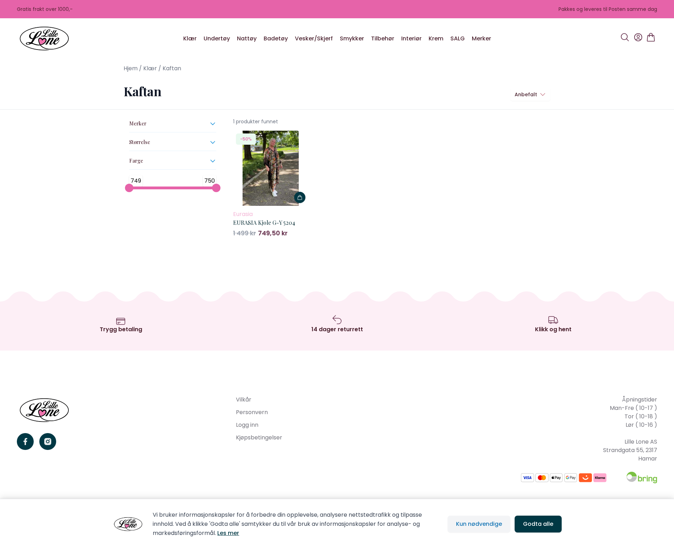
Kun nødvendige (479, 524)
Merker (481, 38)
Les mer (228, 533)
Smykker (352, 38)
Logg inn (247, 425)
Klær (190, 38)
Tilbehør (382, 38)
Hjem (131, 68)
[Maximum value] (216, 188)
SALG (457, 38)
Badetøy (276, 38)
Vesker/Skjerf (314, 38)
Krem (436, 38)
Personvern (252, 412)
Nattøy (247, 38)
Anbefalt (526, 94)
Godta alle (538, 524)
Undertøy (217, 38)
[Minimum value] (129, 188)
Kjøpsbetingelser (259, 437)
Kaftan (172, 68)
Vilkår (243, 400)
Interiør (411, 38)
